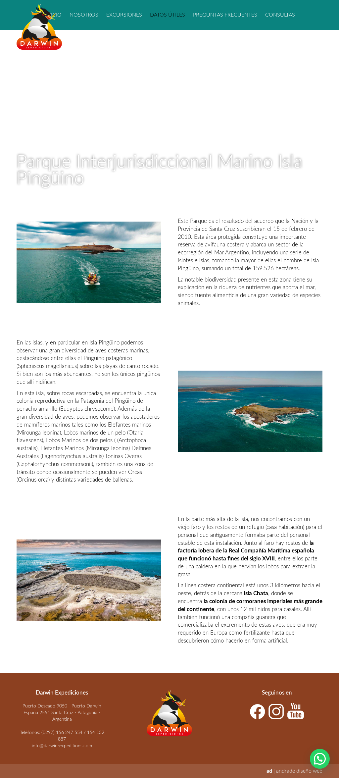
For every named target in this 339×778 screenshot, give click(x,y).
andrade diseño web (299, 771)
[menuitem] (84, 15)
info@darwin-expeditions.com (62, 746)
